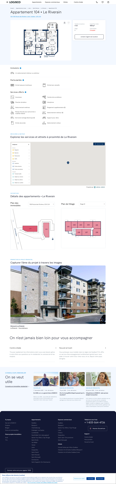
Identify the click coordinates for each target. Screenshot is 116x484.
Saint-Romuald (36, 457)
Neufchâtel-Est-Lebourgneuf (40, 435)
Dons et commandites (12, 430)
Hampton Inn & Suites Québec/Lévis (69, 452)
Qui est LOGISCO (10, 423)
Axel (6, 437)
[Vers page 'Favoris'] (103, 2)
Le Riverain (43, 8)
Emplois (7, 425)
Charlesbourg (36, 427)
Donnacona (35, 459)
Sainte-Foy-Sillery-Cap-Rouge (41, 437)
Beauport (34, 425)
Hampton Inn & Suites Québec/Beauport (70, 450)
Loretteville (35, 432)
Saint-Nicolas (36, 8)
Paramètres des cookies (79, 478)
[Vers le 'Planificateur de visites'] (108, 2)
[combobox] (41, 204)
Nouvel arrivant (89, 442)
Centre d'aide (78, 2)
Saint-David (35, 452)
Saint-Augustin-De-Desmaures (41, 462)
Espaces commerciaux (52, 2)
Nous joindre (88, 439)
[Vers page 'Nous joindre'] (97, 2)
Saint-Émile (35, 440)
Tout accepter (100, 478)
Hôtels (65, 2)
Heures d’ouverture (99, 428)
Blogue (7, 427)
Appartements (36, 2)
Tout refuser (90, 478)
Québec (34, 423)
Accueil (12, 8)
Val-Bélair (34, 442)
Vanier (33, 445)
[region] (58, 478)
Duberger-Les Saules (38, 430)
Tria (6, 440)
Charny (60, 432)
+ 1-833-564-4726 (94, 422)
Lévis (29, 8)
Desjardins (35, 450)
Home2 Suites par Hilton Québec (68, 447)
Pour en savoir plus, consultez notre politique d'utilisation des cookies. (42, 482)
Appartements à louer (21, 8)
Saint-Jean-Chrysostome (65, 437)
